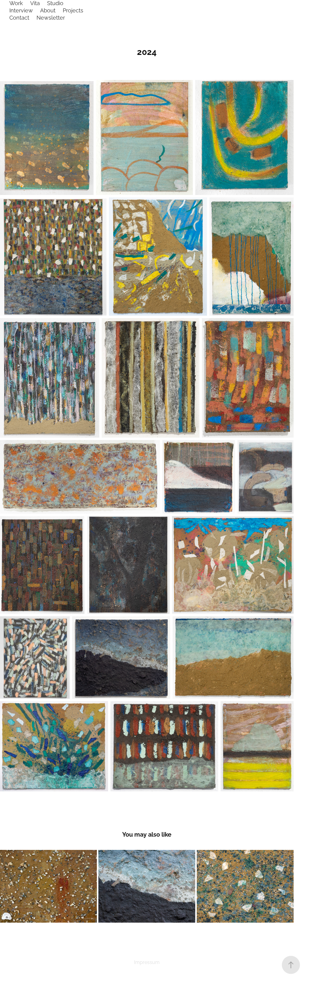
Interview (21, 10)
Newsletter (51, 17)
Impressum (147, 962)
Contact (19, 17)
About (48, 10)
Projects (73, 10)
